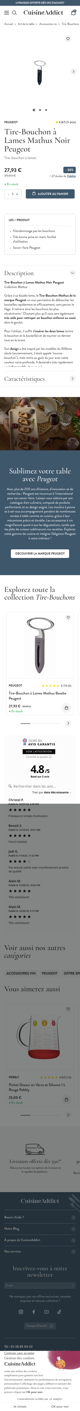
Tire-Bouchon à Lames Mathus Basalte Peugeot (37, 695)
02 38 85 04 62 (21, 1346)
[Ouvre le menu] (6, 12)
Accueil (8, 24)
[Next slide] (73, 71)
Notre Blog (11, 1228)
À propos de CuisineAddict (22, 1240)
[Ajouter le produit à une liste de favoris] (67, 38)
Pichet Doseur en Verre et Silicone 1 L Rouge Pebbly (37, 1087)
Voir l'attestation (39, 751)
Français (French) (36, 1326)
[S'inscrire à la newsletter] (74, 1285)
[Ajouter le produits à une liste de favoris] (68, 617)
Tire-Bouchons (70, 24)
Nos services (12, 1251)
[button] (34, 110)
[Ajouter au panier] (66, 708)
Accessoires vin (48, 24)
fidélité (71, 176)
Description (19, 273)
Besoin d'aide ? (14, 1217)
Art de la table (26, 24)
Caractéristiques (24, 379)
